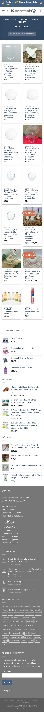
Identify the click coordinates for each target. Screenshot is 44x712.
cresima (38, 614)
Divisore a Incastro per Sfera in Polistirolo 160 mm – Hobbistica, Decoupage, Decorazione (32, 72)
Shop (15, 20)
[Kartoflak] (23, 11)
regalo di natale (14, 641)
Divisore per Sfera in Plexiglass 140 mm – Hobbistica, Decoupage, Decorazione (10, 113)
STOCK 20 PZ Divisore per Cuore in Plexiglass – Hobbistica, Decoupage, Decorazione (11, 72)
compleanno (19, 614)
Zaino (4, 644)
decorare (6, 617)
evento (22, 621)
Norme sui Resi (22, 702)
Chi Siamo (9, 700)
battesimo (36, 606)
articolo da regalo (16, 606)
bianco (5, 610)
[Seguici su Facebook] (4, 522)
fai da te (30, 621)
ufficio (37, 641)
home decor (29, 625)
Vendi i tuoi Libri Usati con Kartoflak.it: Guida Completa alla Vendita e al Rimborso (25, 571)
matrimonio (7, 633)
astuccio (27, 606)
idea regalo (17, 629)
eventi (15, 621)
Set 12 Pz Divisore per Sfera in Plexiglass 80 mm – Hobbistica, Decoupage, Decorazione (11, 153)
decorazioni (25, 617)
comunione (29, 614)
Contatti (30, 700)
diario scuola (7, 621)
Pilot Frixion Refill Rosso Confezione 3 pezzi (32, 311)
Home (7, 20)
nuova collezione (16, 637)
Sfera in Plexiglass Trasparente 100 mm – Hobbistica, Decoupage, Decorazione (10, 194)
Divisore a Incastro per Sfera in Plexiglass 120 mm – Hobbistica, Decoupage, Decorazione (32, 153)
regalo (5, 641)
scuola (24, 641)
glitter (5, 625)
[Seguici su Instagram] (8, 522)
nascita (27, 633)
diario (34, 617)
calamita (38, 610)
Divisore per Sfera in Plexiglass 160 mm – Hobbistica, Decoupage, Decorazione (32, 113)
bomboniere (24, 610)
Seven (30, 641)
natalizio (5, 637)
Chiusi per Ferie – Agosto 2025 (21, 590)
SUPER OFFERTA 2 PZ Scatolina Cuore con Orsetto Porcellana (32, 275)
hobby (20, 625)
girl (36, 621)
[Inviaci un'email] (13, 522)
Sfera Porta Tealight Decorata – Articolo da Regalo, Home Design (11, 275)
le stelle (32, 629)
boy (31, 610)
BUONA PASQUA (16, 582)
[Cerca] (7, 11)
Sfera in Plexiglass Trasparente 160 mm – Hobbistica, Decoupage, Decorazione (10, 234)
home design (7, 629)
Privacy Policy (8, 691)
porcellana (27, 637)
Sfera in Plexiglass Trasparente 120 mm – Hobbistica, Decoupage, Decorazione (32, 194)
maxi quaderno (18, 633)
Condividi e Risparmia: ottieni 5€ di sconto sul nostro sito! (23, 560)
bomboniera (13, 610)
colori (4, 614)
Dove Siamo (20, 700)
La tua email (6, 672)
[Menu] (3, 11)
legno (25, 629)
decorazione (15, 617)
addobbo (5, 606)
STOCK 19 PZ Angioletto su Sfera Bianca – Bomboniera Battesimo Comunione (32, 235)
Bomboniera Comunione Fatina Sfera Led (11, 311)
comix (11, 614)
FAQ (36, 700)
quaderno (36, 637)
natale (34, 633)
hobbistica (12, 625)
